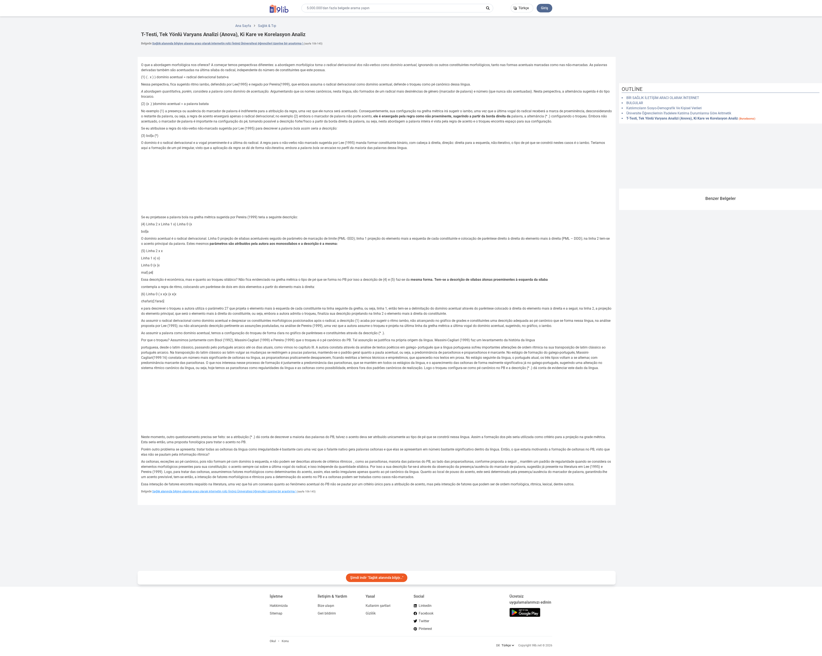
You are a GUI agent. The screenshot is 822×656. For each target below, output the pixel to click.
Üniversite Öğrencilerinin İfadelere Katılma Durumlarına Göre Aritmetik (678, 113)
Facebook (426, 613)
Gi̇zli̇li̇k (371, 613)
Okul (273, 641)
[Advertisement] (67, 84)
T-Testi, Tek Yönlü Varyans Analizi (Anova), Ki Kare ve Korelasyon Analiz (690, 118)
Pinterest (425, 629)
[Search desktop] (488, 8)
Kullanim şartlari (378, 606)
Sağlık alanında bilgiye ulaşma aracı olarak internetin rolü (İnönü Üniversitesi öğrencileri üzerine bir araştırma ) (228, 43)
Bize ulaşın (326, 606)
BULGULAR (634, 103)
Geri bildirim (327, 613)
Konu (285, 641)
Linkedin (425, 606)
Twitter (424, 621)
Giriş (544, 8)
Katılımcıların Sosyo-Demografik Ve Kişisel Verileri (664, 108)
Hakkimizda (279, 606)
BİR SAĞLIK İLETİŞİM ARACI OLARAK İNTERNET (662, 98)
